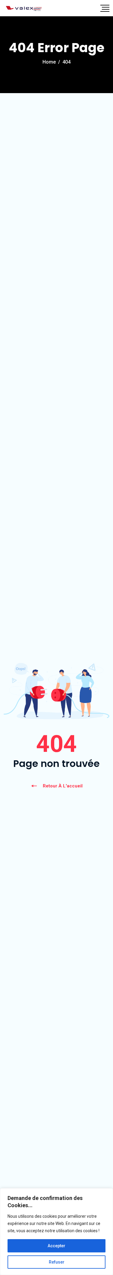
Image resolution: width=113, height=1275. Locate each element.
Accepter (56, 1245)
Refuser (56, 1262)
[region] (56, 1231)
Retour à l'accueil (63, 786)
